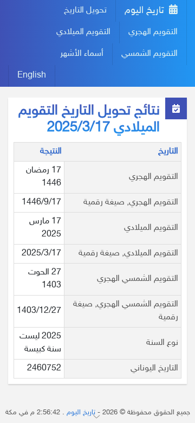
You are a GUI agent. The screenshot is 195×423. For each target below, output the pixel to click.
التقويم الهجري (153, 32)
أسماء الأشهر (81, 54)
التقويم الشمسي (149, 54)
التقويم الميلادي (83, 32)
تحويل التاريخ (85, 10)
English (31, 75)
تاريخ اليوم (146, 11)
